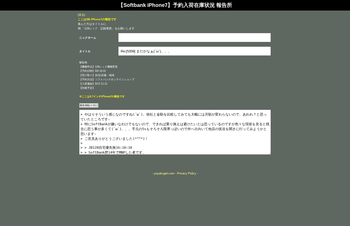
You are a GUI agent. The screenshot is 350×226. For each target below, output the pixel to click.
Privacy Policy (186, 173)
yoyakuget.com (164, 173)
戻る (81, 14)
